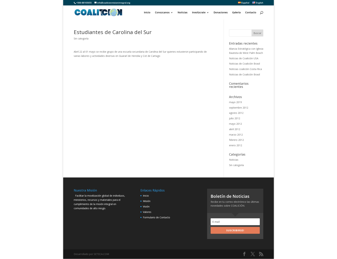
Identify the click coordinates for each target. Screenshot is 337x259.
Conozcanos (162, 12)
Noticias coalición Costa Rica (245, 69)
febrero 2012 (236, 140)
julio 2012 (234, 118)
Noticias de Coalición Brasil (244, 63)
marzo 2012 (236, 134)
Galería (236, 12)
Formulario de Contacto (156, 217)
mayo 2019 (235, 102)
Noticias (182, 12)
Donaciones (221, 12)
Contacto (250, 12)
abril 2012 (234, 129)
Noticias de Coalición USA (243, 58)
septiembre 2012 (238, 107)
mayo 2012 (235, 123)
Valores (147, 212)
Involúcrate (199, 12)
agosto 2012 (236, 113)
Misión (146, 201)
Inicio (147, 12)
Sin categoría (81, 38)
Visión (146, 206)
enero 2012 (235, 145)
